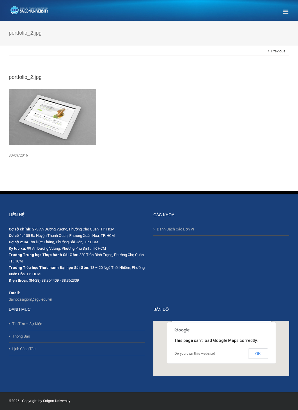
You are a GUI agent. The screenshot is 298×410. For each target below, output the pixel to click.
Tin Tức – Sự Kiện (27, 324)
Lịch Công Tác (24, 349)
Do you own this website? (195, 354)
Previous (278, 51)
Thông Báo (21, 336)
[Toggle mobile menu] (286, 12)
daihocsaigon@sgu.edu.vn (30, 299)
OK (258, 353)
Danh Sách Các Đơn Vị (175, 229)
